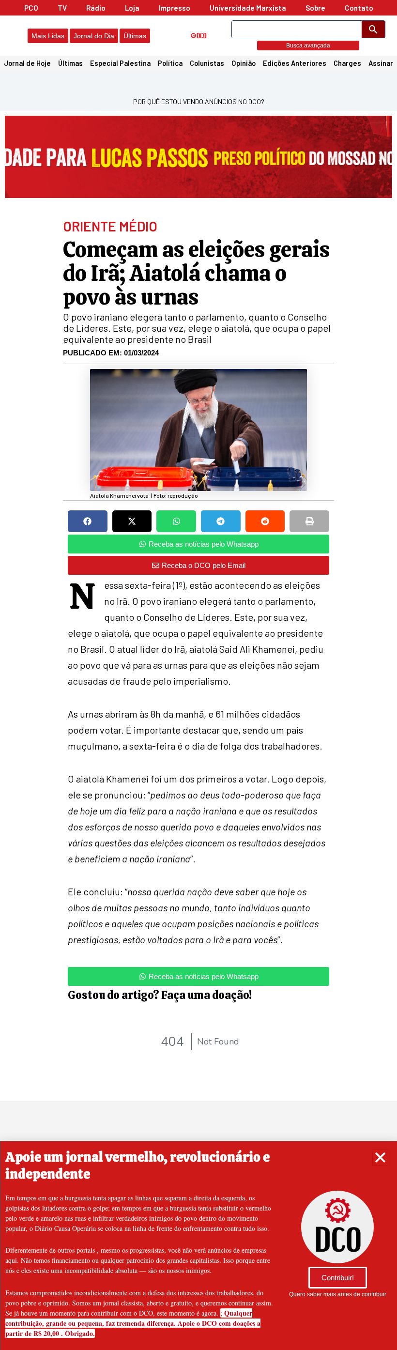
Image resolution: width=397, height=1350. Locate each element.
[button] (380, 1158)
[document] (198, 675)
